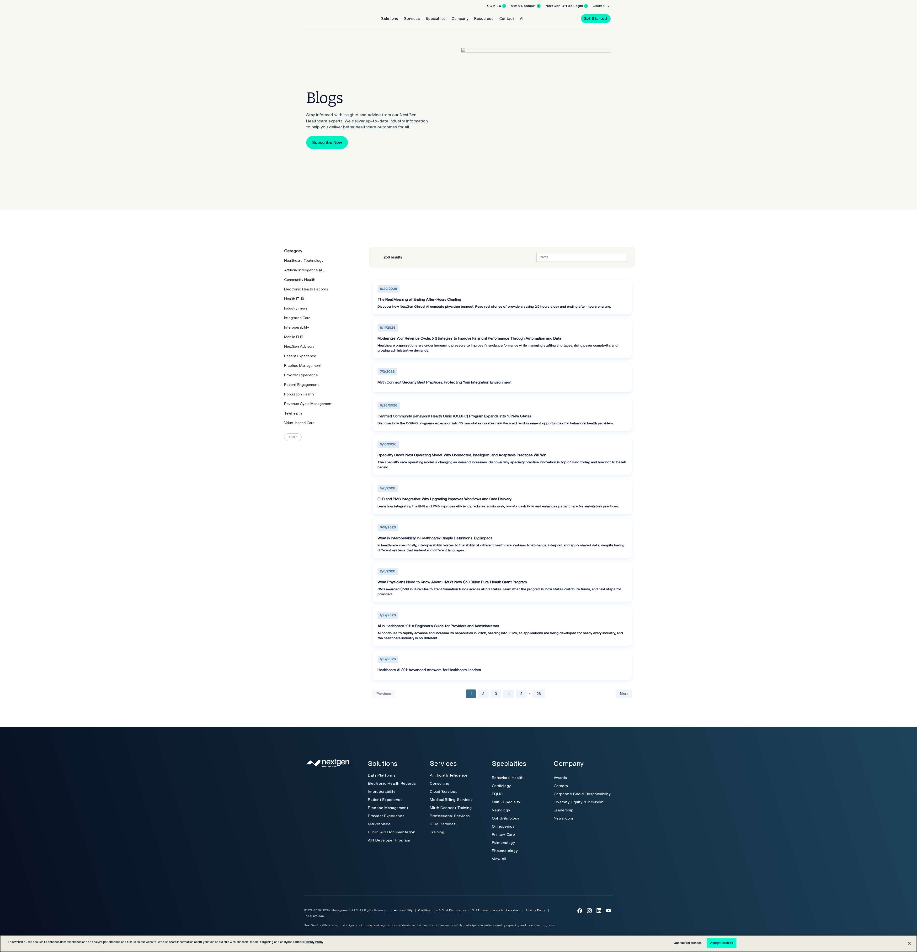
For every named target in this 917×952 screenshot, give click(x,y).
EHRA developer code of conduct (496, 910)
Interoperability (381, 792)
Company (460, 19)
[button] (573, 18)
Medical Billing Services (451, 800)
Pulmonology (503, 843)
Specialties (436, 19)
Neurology (501, 810)
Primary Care (503, 834)
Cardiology (501, 786)
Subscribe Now (327, 143)
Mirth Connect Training (451, 808)
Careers (561, 786)
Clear (293, 437)
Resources (483, 19)
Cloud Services (443, 792)
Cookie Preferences (687, 943)
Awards (560, 778)
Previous (384, 694)
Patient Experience (385, 800)
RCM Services (443, 824)
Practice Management (388, 808)
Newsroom (563, 818)
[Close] (909, 943)
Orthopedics (503, 826)
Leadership (563, 810)
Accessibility (403, 910)
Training (437, 832)
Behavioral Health (508, 778)
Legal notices (314, 916)
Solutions (389, 19)
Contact (506, 19)
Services (412, 19)
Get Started (595, 19)
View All (499, 859)
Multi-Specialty (506, 802)
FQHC (497, 794)
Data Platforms (381, 775)
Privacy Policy (536, 910)
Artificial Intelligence (449, 775)
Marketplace (379, 824)
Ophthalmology (505, 818)
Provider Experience (386, 816)
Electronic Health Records (392, 783)
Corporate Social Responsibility (582, 794)
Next (624, 694)
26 (539, 694)
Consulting (439, 783)
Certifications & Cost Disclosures (442, 910)
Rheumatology (505, 851)
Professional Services (450, 816)
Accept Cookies (721, 943)
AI (521, 19)
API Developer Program (389, 840)
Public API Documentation (391, 832)
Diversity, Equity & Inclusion (579, 802)
